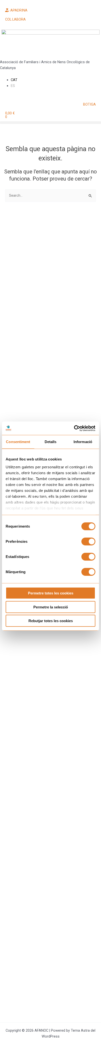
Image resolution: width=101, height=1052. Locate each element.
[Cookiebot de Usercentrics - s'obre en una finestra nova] (73, 428)
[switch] (88, 541)
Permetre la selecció (50, 607)
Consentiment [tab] (18, 442)
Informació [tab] (83, 442)
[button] (50, 122)
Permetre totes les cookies (50, 593)
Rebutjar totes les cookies (50, 621)
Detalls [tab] (51, 442)
